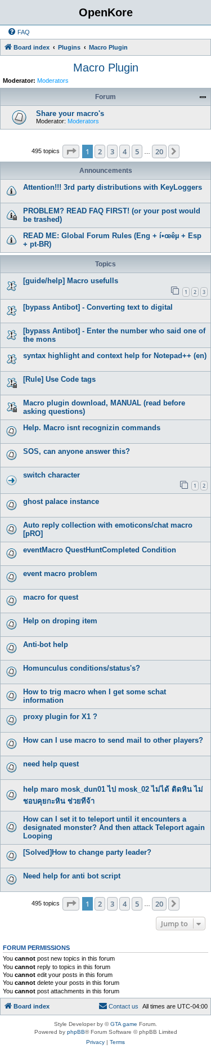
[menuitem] (18, 32)
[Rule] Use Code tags (59, 379)
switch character (51, 475)
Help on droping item (60, 621)
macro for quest (50, 597)
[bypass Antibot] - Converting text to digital (98, 307)
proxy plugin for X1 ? (60, 716)
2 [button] (100, 151)
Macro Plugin (105, 67)
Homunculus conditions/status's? (81, 668)
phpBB (76, 1032)
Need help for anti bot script (71, 876)
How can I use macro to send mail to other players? (113, 740)
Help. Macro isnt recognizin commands (91, 427)
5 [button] (137, 151)
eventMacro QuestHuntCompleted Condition (99, 550)
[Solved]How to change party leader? (87, 852)
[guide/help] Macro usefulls (70, 280)
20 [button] (159, 151)
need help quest (51, 764)
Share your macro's (70, 113)
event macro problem (60, 573)
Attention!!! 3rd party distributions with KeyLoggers (112, 187)
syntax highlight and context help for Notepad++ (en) (114, 355)
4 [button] (125, 151)
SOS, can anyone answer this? (76, 451)
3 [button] (112, 151)
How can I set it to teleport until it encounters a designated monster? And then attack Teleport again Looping (114, 827)
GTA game (123, 1024)
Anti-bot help (45, 644)
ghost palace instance (61, 501)
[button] (70, 151)
